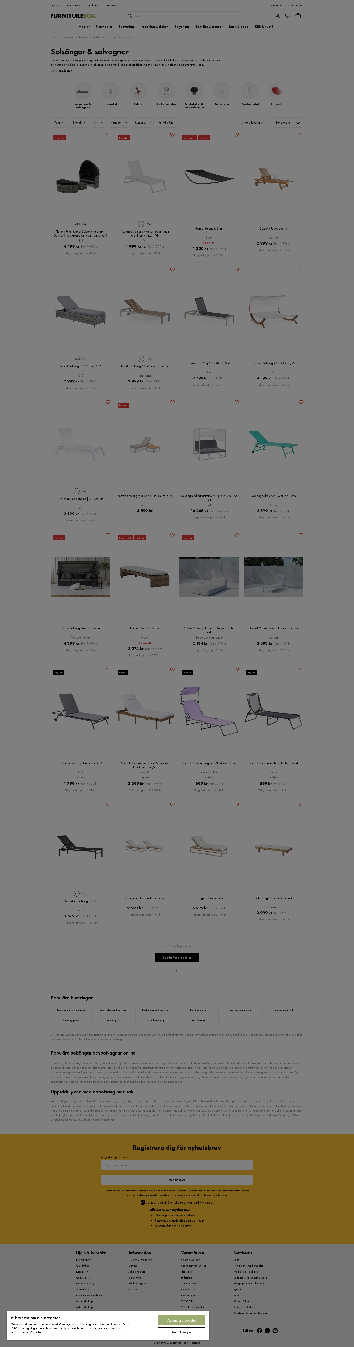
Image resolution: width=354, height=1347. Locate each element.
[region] (108, 1325)
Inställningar (181, 1332)
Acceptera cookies (181, 1320)
